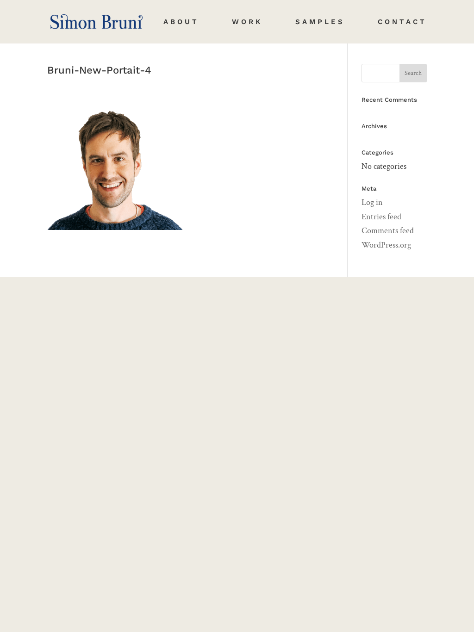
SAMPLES (320, 22)
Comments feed (388, 230)
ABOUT (181, 22)
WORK (247, 22)
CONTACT (402, 22)
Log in (372, 202)
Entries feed (381, 216)
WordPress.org (386, 245)
